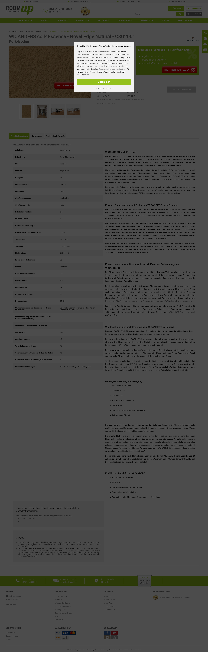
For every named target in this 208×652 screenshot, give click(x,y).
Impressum (98, 88)
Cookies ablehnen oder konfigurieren (112, 69)
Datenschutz (109, 88)
